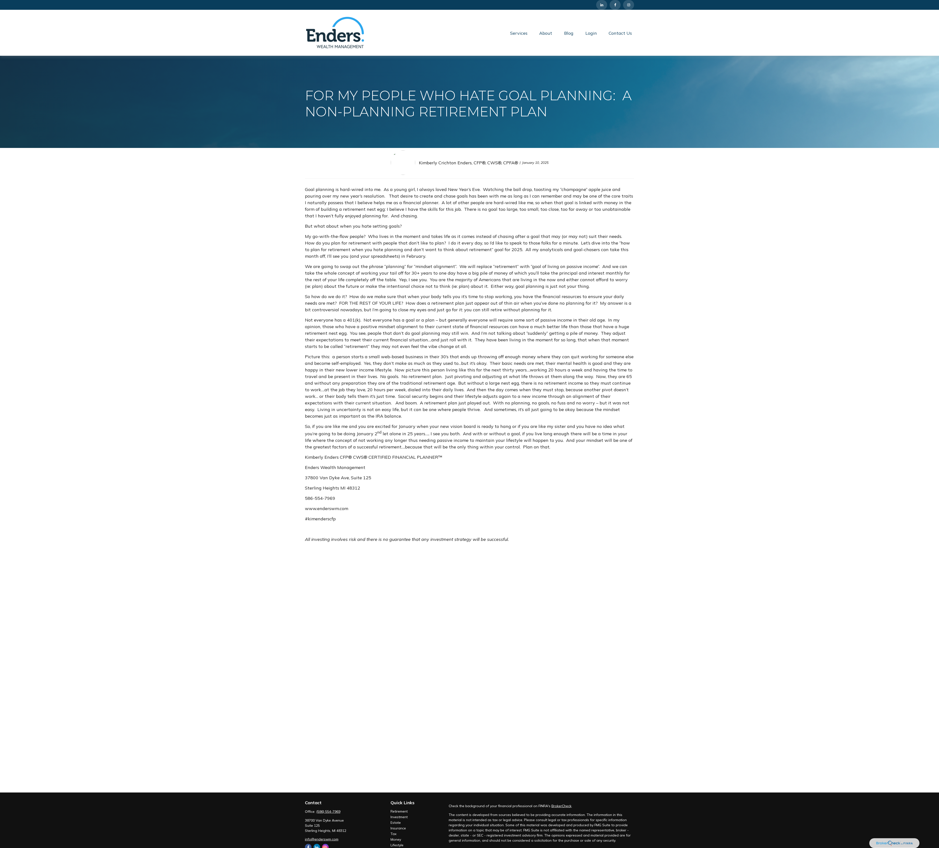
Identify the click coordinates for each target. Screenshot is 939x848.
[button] (519, 33)
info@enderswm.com (321, 839)
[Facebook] (615, 5)
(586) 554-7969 (328, 811)
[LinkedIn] (601, 5)
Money (396, 839)
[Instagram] (628, 5)
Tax (393, 834)
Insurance (398, 828)
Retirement (399, 811)
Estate (396, 822)
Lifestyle (397, 845)
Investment (399, 817)
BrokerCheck (561, 806)
